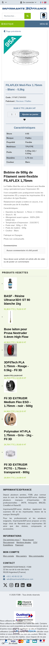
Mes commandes (36, 556)
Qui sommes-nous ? (12, 540)
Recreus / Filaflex (23, 101)
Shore (9, 134)
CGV (35, 542)
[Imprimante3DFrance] (24, 8)
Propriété (11, 142)
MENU (43, 24)
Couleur (10, 162)
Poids (9, 152)
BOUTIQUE (8, 24)
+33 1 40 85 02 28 (13, 576)
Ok (3, 643)
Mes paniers (21, 556)
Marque (10, 138)
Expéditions (8, 545)
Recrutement (8, 542)
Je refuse (13, 643)
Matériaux (11, 146)
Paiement (19, 545)
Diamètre (11, 158)
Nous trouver (28, 540)
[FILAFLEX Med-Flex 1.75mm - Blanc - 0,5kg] (24, 56)
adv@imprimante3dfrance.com (19, 579)
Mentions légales (23, 542)
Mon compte (8, 556)
